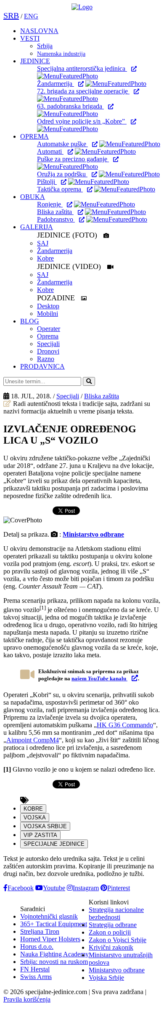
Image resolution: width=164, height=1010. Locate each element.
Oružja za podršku (62, 174)
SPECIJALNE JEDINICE (54, 844)
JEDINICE (35, 61)
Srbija (45, 45)
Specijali (48, 343)
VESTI (30, 38)
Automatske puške (62, 143)
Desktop (48, 306)
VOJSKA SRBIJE (45, 826)
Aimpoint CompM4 (32, 740)
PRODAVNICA (42, 366)
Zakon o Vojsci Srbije (117, 939)
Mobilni (47, 313)
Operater (48, 328)
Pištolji (47, 181)
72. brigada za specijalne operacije (83, 91)
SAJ (42, 243)
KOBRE (33, 809)
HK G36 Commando (125, 724)
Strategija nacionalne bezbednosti (116, 913)
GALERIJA (36, 226)
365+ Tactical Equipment (53, 923)
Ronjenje (50, 204)
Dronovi (48, 351)
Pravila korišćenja (26, 999)
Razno (45, 358)
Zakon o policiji (110, 932)
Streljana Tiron (39, 931)
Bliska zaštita (55, 211)
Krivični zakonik (111, 947)
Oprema (47, 336)
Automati (50, 151)
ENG (31, 16)
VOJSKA (35, 817)
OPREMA (34, 136)
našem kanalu (99, 678)
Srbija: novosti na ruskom (54, 961)
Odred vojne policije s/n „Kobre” (82, 121)
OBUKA (32, 196)
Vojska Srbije (106, 977)
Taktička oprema (60, 189)
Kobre (45, 258)
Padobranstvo (56, 219)
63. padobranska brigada (70, 106)
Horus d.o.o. (36, 946)
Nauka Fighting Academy (54, 954)
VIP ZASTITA (40, 835)
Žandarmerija (55, 83)
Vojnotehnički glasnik (49, 916)
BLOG (29, 321)
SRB (11, 15)
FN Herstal (35, 969)
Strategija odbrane (113, 924)
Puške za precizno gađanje (73, 159)
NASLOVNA (39, 30)
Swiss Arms (36, 976)
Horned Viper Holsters (50, 939)
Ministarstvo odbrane (93, 534)
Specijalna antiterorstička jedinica (82, 68)
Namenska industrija (61, 54)
